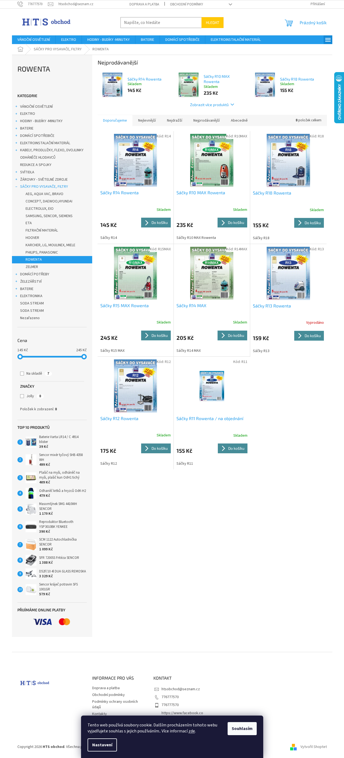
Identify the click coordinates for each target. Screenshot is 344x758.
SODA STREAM (32, 303)
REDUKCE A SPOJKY (35, 165)
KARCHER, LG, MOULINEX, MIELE (50, 245)
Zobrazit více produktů (209, 104)
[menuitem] (33, 39)
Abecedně (239, 120)
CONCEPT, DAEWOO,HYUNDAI (49, 201)
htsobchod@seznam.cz (181, 689)
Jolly (33, 396)
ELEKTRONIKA (31, 296)
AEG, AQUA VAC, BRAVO (44, 194)
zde (191, 731)
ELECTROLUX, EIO (40, 208)
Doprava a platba (144, 4)
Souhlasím (242, 729)
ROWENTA (34, 259)
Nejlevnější (147, 120)
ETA (29, 223)
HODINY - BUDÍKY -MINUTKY (41, 121)
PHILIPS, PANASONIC (42, 252)
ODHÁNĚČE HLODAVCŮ (37, 157)
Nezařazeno (30, 318)
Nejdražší (174, 120)
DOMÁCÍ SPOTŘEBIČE (37, 135)
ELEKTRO (27, 113)
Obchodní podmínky (186, 4)
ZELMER (32, 267)
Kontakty (99, 714)
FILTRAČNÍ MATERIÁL (42, 230)
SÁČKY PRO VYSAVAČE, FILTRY (44, 186)
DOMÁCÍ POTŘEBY (34, 274)
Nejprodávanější (206, 120)
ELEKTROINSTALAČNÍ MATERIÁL (45, 143)
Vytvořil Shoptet (313, 747)
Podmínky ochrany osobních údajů (115, 704)
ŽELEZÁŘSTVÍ (31, 281)
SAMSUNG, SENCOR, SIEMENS (49, 216)
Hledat (212, 22)
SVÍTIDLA (27, 172)
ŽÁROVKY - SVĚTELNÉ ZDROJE (44, 179)
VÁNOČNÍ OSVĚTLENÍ (36, 106)
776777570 (170, 697)
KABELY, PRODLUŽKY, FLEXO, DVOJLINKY (51, 150)
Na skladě (37, 373)
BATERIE (26, 128)
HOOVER (32, 238)
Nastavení (102, 745)
